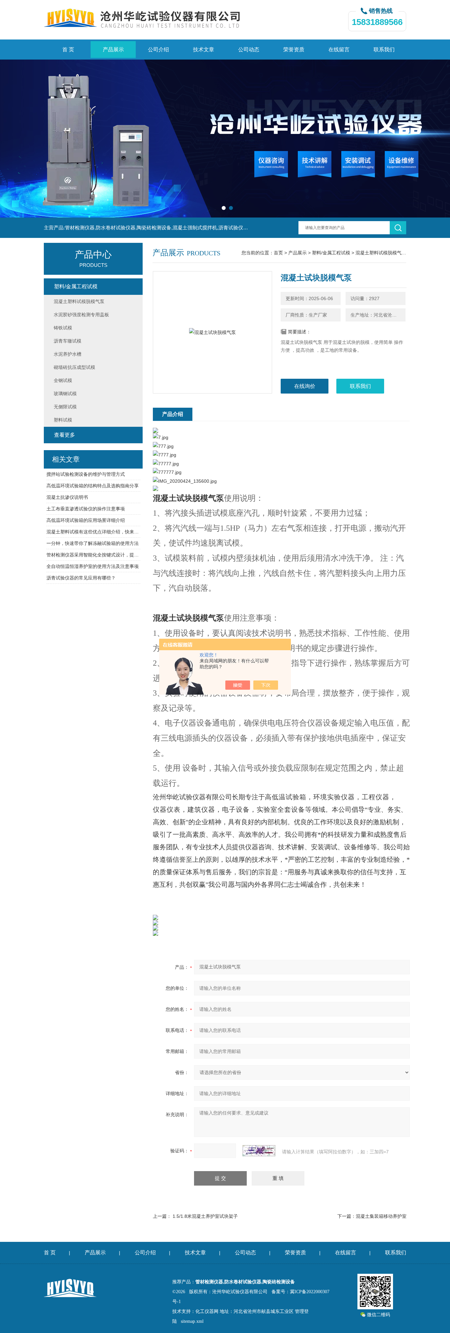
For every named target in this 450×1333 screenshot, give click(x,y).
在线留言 (339, 49)
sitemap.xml (192, 1321)
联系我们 (384, 49)
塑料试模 (63, 420)
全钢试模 (63, 380)
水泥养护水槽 (67, 354)
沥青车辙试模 (67, 341)
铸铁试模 (63, 327)
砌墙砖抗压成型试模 (74, 367)
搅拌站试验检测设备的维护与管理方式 (85, 474)
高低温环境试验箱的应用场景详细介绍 (85, 520)
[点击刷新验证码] (258, 1150)
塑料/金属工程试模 (331, 252)
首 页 (68, 49)
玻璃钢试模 (65, 393)
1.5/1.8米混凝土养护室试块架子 (205, 1216)
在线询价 (304, 386)
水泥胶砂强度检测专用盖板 (81, 314)
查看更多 (64, 435)
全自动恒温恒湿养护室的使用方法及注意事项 (92, 566)
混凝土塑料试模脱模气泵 (380, 252)
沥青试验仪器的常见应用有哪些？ (81, 577)
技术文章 (203, 49)
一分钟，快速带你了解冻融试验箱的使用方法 (92, 543)
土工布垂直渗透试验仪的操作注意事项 (85, 508)
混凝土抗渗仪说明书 (67, 497)
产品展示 (113, 49)
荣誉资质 (293, 49)
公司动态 (248, 49)
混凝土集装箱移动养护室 (381, 1216)
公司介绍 (158, 49)
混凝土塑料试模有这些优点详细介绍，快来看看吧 (93, 531)
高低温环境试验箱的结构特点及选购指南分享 (92, 485)
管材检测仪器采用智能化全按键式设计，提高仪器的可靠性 (93, 554)
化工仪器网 (206, 1311)
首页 (278, 252)
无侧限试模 (65, 406)
